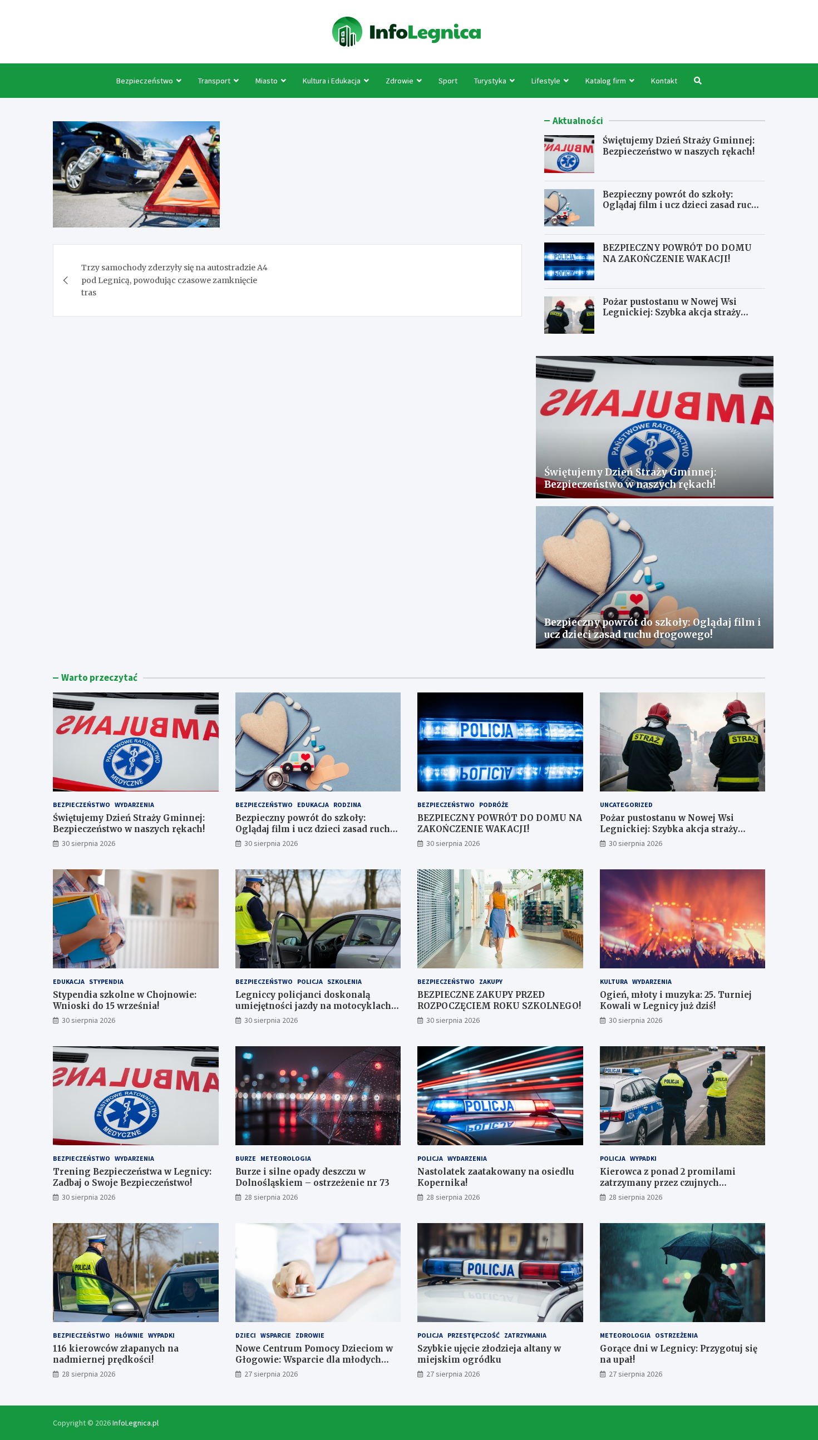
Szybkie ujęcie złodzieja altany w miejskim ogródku (489, 1354)
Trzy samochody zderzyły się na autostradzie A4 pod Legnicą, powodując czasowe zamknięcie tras (174, 280)
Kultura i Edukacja (332, 81)
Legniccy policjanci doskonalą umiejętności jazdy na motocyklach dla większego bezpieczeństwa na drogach (313, 1011)
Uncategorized (626, 804)
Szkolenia (344, 981)
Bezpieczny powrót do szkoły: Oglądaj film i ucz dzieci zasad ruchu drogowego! (683, 205)
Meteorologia (285, 1158)
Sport (447, 81)
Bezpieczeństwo (144, 81)
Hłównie (129, 1335)
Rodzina (347, 804)
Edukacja (313, 804)
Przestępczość (473, 1335)
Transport (214, 81)
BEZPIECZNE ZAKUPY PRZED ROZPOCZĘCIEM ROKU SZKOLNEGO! (499, 1000)
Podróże (494, 804)
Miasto (266, 81)
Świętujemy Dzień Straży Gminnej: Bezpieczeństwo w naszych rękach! (679, 146)
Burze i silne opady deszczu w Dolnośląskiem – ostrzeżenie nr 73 (312, 1177)
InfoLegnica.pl (135, 1423)
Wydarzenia (134, 804)
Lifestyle (545, 81)
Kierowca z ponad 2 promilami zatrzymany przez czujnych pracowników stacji (668, 1182)
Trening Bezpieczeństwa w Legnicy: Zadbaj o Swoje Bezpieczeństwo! (132, 1177)
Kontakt (664, 81)
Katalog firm (605, 81)
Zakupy (490, 981)
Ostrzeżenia (676, 1335)
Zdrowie (399, 81)
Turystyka (490, 81)
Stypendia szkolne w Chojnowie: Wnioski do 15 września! (124, 1000)
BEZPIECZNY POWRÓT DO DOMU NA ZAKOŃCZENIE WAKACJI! (677, 253)
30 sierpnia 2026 (88, 843)
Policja (310, 981)
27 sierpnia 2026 (271, 1374)
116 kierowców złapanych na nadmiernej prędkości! (116, 1354)
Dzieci (245, 1335)
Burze (245, 1158)
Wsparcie (275, 1335)
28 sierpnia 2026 (271, 1197)
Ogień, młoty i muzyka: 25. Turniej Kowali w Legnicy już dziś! (676, 1000)
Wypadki (643, 1158)
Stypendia (106, 981)
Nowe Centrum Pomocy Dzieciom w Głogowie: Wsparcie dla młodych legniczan (314, 1359)
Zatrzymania (525, 1335)
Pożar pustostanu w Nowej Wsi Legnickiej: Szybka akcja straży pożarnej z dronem (672, 312)
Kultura (614, 981)
